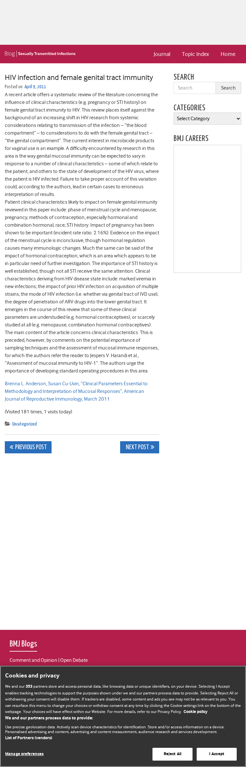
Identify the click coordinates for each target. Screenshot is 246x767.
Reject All (172, 754)
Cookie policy (196, 711)
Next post (137, 447)
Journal (162, 54)
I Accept (216, 754)
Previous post (31, 447)
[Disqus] (82, 538)
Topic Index (195, 54)
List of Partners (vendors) (28, 738)
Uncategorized (24, 424)
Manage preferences (24, 754)
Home (228, 54)
